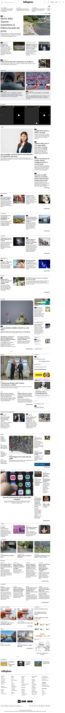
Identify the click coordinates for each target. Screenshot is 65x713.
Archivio (43, 691)
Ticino (2, 677)
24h (42, 689)
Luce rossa (13, 689)
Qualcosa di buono (45, 680)
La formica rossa (24, 693)
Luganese (2, 681)
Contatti (14, 705)
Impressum (10, 705)
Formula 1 (13, 684)
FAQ (16, 705)
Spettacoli (23, 676)
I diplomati (33, 690)
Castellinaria (23, 685)
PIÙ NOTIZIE (46, 187)
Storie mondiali (13, 686)
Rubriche (33, 679)
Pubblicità (19, 705)
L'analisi (22, 692)
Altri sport (13, 685)
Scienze (22, 680)
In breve (43, 692)
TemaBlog (44, 682)
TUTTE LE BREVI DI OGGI (44, 361)
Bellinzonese (3, 678)
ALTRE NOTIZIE (29, 348)
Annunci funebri (3, 706)
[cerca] (45, 2)
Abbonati (52, 2)
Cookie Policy (14, 706)
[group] (8, 10)
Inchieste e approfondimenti (34, 681)
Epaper (56, 2)
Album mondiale (14, 690)
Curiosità (33, 686)
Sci (11, 681)
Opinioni (23, 689)
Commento (23, 691)
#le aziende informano (46, 686)
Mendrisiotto (3, 682)
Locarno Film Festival (25, 684)
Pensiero (23, 678)
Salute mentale (34, 692)
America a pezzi (4, 693)
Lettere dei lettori (34, 676)
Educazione (44, 678)
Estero (2, 689)
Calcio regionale (14, 680)
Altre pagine (44, 688)
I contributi (23, 695)
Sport (12, 676)
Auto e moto (34, 688)
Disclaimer (6, 705)
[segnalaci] (48, 2)
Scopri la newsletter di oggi (40, 369)
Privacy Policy (8, 706)
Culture (12, 692)
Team (43, 695)
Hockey (12, 677)
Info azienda (44, 693)
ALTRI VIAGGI (29, 648)
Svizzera (3, 686)
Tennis (12, 682)
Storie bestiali (34, 685)
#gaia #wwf (44, 683)
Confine (2, 691)
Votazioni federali (4, 687)
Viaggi (33, 682)
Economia (23, 687)
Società (22, 681)
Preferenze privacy (20, 706)
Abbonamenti (2, 705)
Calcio (12, 678)
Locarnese (3, 680)
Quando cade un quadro (34, 691)
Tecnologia (33, 683)
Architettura (34, 687)
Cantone (3, 676)
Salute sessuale (34, 694)
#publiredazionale (45, 685)
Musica (22, 682)
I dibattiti (33, 677)
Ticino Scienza (44, 676)
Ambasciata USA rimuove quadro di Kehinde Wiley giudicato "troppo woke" (23, 9)
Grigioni (2, 684)
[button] (49, 115)
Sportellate (13, 687)
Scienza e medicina (45, 677)
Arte (12, 694)
